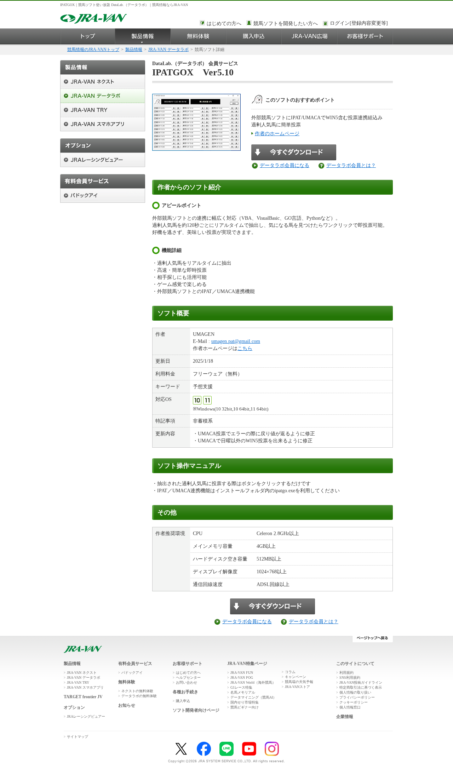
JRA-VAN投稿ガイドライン (360, 682)
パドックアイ (132, 672)
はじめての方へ (224, 23)
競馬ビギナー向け (244, 707)
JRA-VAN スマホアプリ (85, 687)
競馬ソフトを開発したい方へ (285, 23)
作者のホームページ (277, 133)
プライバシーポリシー (357, 697)
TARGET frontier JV (83, 696)
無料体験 (198, 36)
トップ (87, 36)
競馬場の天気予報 (299, 682)
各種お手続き (185, 691)
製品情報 (143, 36)
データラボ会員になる (284, 165)
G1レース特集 (241, 687)
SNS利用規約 (349, 677)
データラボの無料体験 (139, 696)
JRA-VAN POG (241, 677)
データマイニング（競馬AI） (253, 697)
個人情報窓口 (350, 707)
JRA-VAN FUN (241, 672)
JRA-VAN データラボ (168, 49)
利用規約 (346, 672)
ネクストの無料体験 (137, 691)
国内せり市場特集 (244, 702)
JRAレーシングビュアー (86, 716)
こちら (244, 348)
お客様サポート (365, 36)
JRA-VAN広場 (309, 36)
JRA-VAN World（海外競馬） (253, 682)
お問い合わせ (186, 682)
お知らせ (126, 705)
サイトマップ (77, 737)
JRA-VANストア (297, 687)
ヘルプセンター (188, 677)
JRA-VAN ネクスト (82, 672)
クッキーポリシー (353, 702)
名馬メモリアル (242, 692)
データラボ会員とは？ (351, 165)
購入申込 (254, 36)
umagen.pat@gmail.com (235, 341)
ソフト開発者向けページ (196, 710)
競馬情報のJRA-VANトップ (93, 49)
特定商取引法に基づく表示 (360, 687)
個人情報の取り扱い (355, 692)
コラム (290, 672)
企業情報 (344, 716)
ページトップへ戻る (372, 639)
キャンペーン (295, 677)
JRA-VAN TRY (78, 682)
